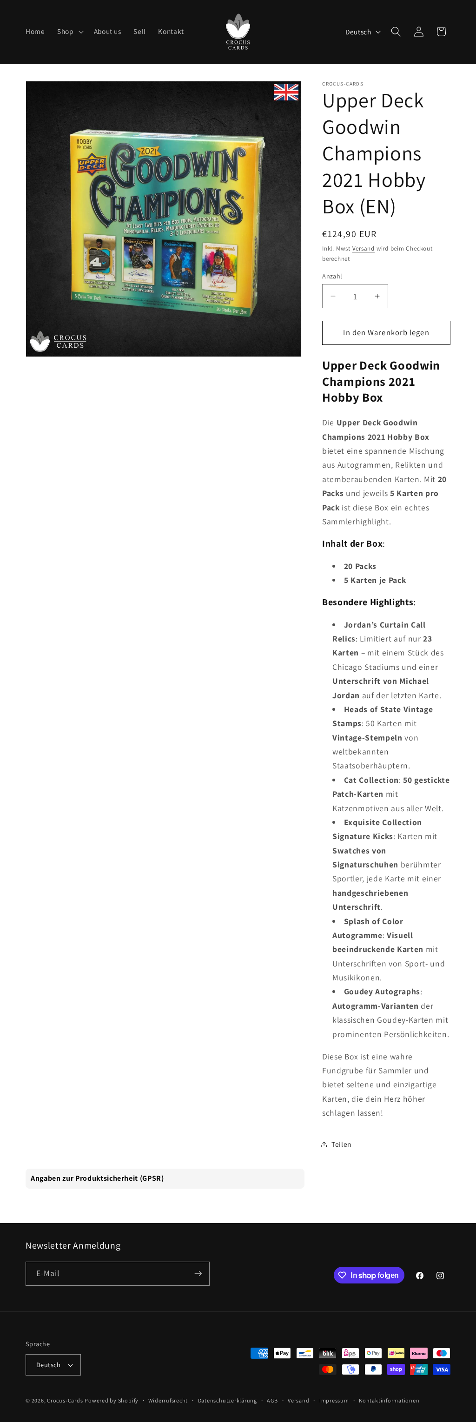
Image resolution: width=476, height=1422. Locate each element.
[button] (69, 31)
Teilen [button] (341, 1144)
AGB (272, 1400)
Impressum (334, 1400)
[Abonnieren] (198, 1274)
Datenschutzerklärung (227, 1400)
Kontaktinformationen (389, 1400)
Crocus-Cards (65, 1400)
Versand (363, 248)
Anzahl (332, 275)
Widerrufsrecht (168, 1400)
